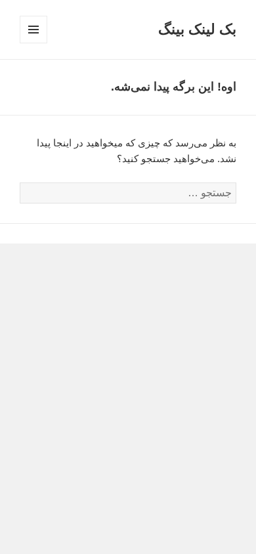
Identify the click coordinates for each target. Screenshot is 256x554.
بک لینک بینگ (197, 29)
